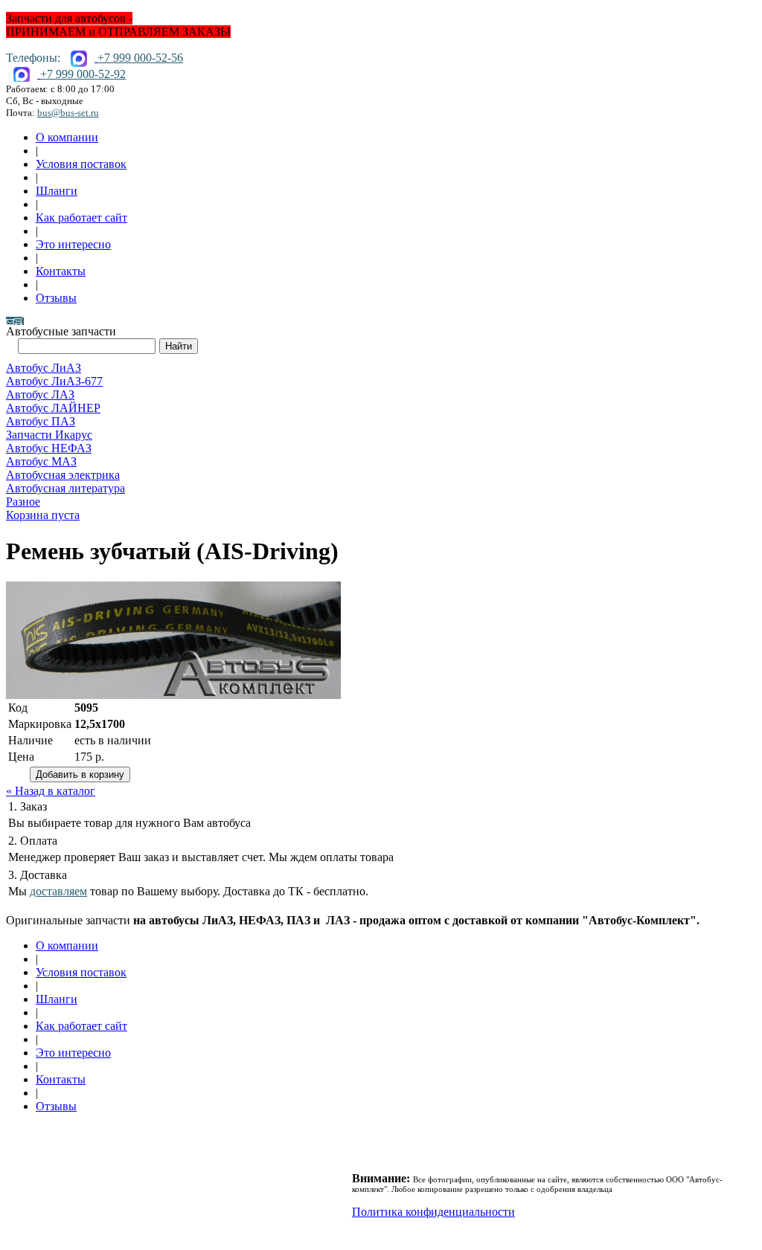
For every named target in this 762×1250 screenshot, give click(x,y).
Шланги (56, 190)
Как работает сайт (81, 217)
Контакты (61, 271)
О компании (67, 137)
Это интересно (73, 244)
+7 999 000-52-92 (83, 74)
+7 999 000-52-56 (140, 57)
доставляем (58, 891)
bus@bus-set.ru (68, 112)
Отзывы (56, 297)
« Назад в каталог (50, 791)
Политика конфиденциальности (433, 1211)
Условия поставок (81, 164)
